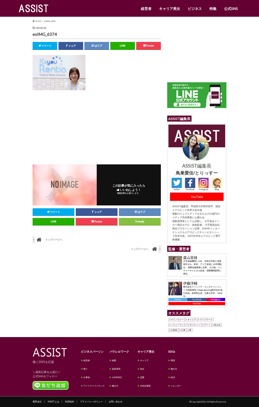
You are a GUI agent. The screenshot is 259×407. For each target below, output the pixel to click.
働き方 (115, 385)
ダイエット (195, 325)
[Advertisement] (97, 124)
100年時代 (117, 377)
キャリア (191, 319)
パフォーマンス (178, 325)
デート (207, 325)
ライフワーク (206, 319)
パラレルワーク (119, 351)
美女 (142, 369)
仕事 (183, 330)
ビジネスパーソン (92, 351)
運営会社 (37, 401)
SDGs (171, 351)
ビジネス (195, 8)
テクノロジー (177, 319)
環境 (173, 360)
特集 (213, 8)
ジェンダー (176, 385)
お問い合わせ (115, 401)
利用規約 (69, 401)
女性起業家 (145, 385)
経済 (173, 377)
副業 (114, 360)
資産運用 (116, 369)
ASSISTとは (53, 401)
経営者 (146, 8)
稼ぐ (86, 369)
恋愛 (142, 377)
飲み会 (217, 325)
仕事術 (174, 330)
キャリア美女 (169, 8)
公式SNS (231, 8)
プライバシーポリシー (91, 401)
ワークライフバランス (94, 385)
